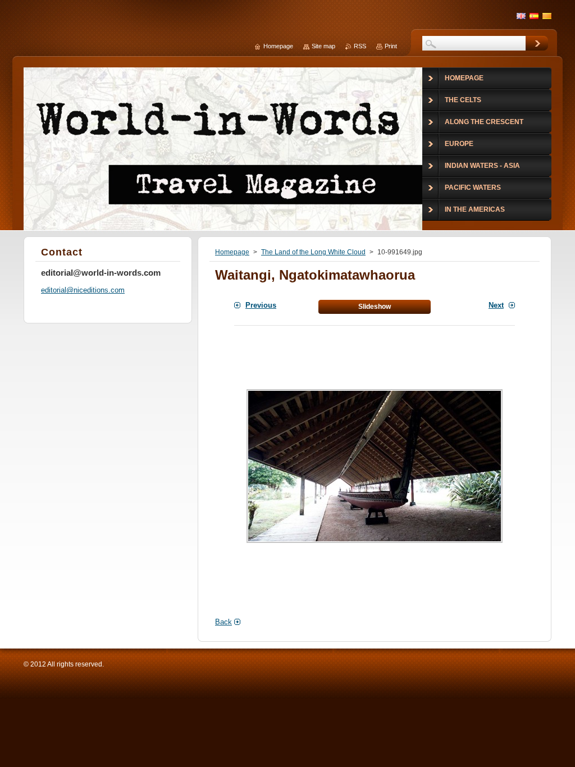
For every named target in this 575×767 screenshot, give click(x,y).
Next (496, 305)
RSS (360, 46)
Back (223, 622)
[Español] (534, 15)
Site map (323, 46)
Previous (260, 305)
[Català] (546, 15)
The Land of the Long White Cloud (313, 252)
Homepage (232, 252)
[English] (521, 15)
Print (391, 46)
